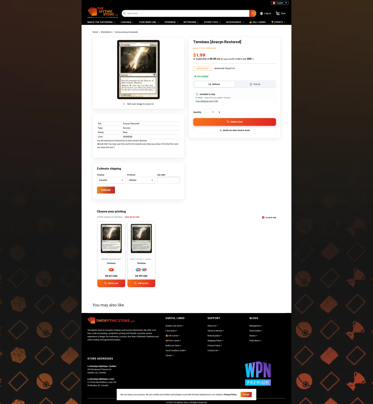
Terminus (111, 263)
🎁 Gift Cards (172, 335)
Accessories (234, 22)
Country (100, 175)
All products (106, 32)
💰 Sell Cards (257, 22)
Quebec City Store (174, 326)
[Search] (252, 13)
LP (111, 270)
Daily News (254, 340)
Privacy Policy (213, 345)
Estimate (106, 190)
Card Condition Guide (175, 350)
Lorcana (126, 22)
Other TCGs (211, 22)
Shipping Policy (214, 340)
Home (95, 32)
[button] (234, 58)
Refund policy (213, 335)
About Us (211, 326)
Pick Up (256, 84)
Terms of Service (214, 331)
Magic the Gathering (100, 22)
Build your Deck (172, 345)
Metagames (254, 326)
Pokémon (171, 22)
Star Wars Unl (148, 22)
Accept (246, 394)
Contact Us (212, 350)
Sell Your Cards (172, 340)
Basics (252, 335)
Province (131, 175)
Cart (283, 13)
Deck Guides (255, 331)
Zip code (161, 175)
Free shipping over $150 (207, 101)
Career (168, 355)
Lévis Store (170, 331)
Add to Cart (113, 283)
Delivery (216, 84)
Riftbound (190, 22)
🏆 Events (277, 22)
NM (138, 270)
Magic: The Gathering (204, 48)
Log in (267, 13)
